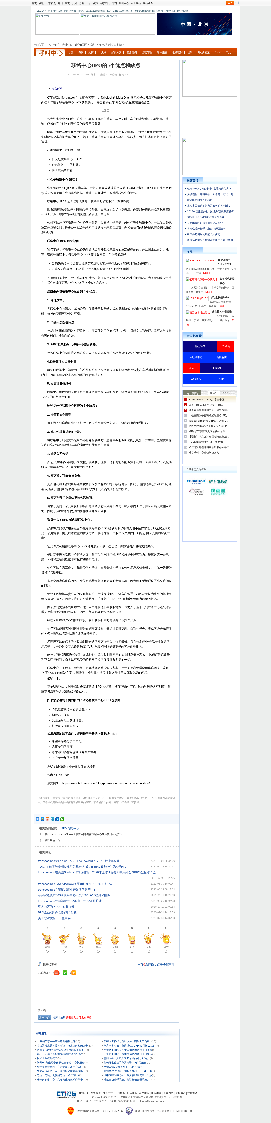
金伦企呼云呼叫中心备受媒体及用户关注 (60, 1066)
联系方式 (108, 1093)
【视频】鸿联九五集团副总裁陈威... (209, 436)
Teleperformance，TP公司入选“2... (208, 420)
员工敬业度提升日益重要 (54, 918)
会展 (74, 3)
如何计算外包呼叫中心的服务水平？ (209, 447)
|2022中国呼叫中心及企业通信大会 (56, 10)
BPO (64, 828)
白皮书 (102, 52)
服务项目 (156, 1093)
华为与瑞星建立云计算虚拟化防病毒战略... (61, 1071)
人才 (88, 3)
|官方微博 (157, 10)
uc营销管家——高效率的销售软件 (56, 1041)
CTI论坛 (112, 74)
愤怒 (81, 947)
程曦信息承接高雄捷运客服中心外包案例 (210, 240)
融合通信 (200, 346)
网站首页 (84, 1093)
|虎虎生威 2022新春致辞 (91, 10)
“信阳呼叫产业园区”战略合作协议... (206, 217)
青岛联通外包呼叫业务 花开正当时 (206, 228)
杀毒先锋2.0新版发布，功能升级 (122, 1066)
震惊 (47, 947)
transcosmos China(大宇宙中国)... (208, 399)
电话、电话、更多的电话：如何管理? (58, 1075)
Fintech (217, 368)
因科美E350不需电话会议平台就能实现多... (61, 1049)
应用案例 (132, 52)
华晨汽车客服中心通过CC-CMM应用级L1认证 (130, 1045)
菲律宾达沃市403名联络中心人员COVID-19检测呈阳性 (74, 895)
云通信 (226, 346)
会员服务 (144, 1093)
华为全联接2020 (219, 297)
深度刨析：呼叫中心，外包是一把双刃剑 (210, 194)
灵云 (191, 368)
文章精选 (51, 3)
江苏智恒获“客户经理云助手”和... (207, 442)
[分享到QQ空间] (42, 819)
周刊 (114, 3)
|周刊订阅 (170, 10)
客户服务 (162, 52)
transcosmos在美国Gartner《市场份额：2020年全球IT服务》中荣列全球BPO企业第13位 (97, 872)
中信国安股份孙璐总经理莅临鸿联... (209, 415)
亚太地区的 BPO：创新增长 (56, 906)
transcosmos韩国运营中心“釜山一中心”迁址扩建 (70, 901)
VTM (221, 378)
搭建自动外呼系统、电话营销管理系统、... (127, 1079)
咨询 (190, 52)
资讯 (41, 3)
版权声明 (180, 1093)
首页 (34, 3)
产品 (228, 52)
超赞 (166, 947)
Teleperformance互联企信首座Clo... (209, 426)
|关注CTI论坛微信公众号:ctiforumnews (129, 10)
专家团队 (105, 3)
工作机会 (120, 1093)
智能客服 (222, 357)
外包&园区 (81, 44)
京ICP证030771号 (112, 1111)
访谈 (81, 3)
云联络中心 (196, 357)
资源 (95, 3)
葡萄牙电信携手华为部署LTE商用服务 (125, 1062)
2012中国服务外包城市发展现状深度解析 (210, 211)
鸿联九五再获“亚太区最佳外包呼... (208, 431)
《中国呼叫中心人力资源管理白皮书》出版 (128, 1075)
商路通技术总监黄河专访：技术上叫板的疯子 (62, 1045)
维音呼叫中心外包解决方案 (204, 452)
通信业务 (148, 3)
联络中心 (73, 828)
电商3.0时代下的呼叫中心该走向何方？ (209, 188)
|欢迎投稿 (182, 10)
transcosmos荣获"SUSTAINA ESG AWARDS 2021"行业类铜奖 (79, 861)
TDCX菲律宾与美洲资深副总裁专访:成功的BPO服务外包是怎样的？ (82, 866)
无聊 (115, 947)
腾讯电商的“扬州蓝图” (199, 200)
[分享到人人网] (57, 819)
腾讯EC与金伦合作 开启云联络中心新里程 (60, 1062)
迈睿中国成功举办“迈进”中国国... (207, 404)
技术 (56, 44)
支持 (149, 947)
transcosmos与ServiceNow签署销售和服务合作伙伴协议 (75, 883)
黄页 (67, 3)
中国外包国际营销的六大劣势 (203, 234)
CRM (218, 52)
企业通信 (136, 3)
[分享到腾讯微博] (52, 819)
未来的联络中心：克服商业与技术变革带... (61, 1079)
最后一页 (55, 840)
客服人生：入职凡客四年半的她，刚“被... (127, 1058)
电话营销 (177, 52)
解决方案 (116, 52)
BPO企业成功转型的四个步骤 (57, 912)
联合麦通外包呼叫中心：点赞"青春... (209, 410)
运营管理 (147, 52)
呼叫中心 (124, 3)
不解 (64, 947)
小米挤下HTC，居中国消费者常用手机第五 (128, 1049)
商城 (60, 3)
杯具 (98, 947)
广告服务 (132, 1093)
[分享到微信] (62, 819)
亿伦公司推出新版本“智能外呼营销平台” (59, 1054)
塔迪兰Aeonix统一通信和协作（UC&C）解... (129, 1071)
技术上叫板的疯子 (47, 1058)
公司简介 (96, 1093)
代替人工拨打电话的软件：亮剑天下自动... (127, 1041)
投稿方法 (192, 1093)
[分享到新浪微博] (47, 819)
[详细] (206, 273)
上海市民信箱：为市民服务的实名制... (208, 205)
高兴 (132, 947)
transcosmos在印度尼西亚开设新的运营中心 (67, 889)
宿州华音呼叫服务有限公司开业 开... (207, 222)
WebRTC (196, 378)
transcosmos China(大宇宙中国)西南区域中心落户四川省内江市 (86, 834)
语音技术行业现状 (222, 311)
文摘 (91, 52)
